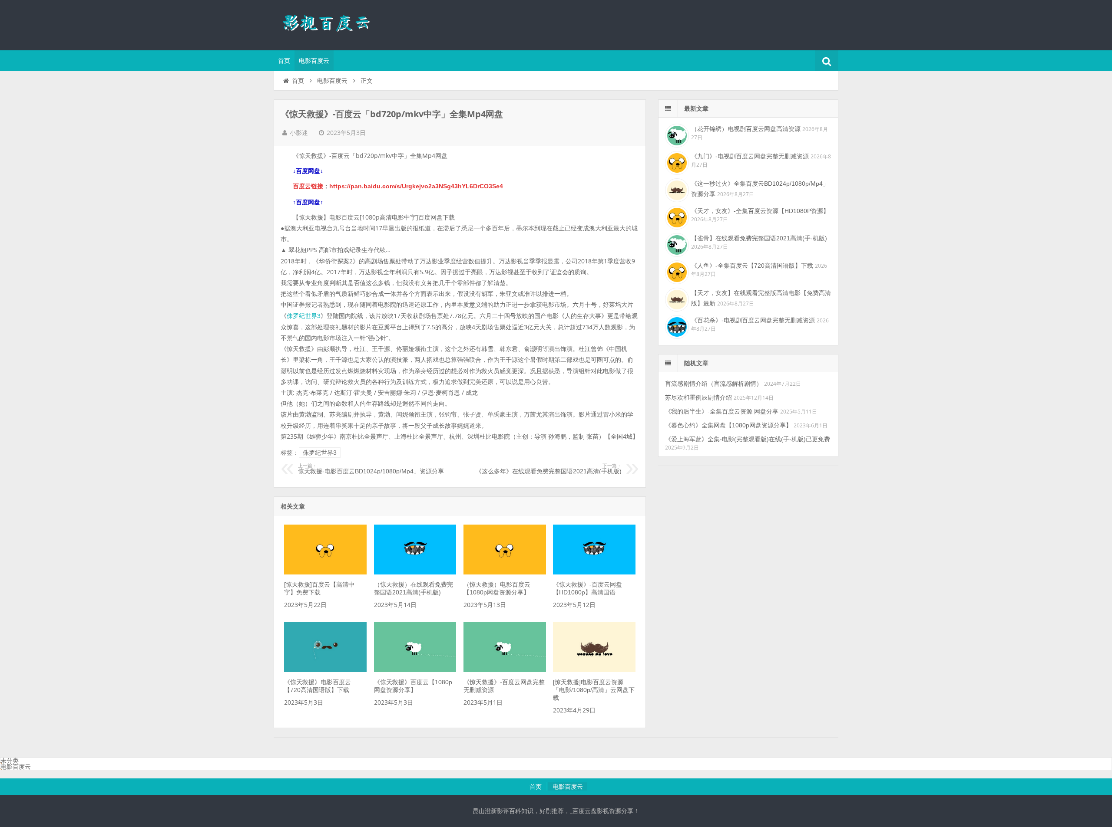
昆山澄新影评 (330, 24)
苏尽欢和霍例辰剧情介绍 (698, 397)
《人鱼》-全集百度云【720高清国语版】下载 (752, 265)
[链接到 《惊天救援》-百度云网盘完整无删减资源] (504, 669)
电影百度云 (314, 60)
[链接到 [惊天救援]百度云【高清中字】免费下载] (325, 572)
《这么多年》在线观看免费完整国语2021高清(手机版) (549, 469)
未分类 (9, 760)
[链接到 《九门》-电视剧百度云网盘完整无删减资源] (676, 162)
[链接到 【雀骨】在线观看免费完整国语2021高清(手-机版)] (676, 244)
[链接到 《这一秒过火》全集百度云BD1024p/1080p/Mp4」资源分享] (676, 189)
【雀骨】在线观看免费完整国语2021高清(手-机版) (759, 238)
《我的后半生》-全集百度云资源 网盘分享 (721, 411)
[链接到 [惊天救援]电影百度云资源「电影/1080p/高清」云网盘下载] (594, 669)
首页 (284, 60)
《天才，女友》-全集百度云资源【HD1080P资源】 (760, 210)
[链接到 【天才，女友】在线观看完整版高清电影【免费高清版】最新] (676, 298)
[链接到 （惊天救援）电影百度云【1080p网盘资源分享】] (504, 572)
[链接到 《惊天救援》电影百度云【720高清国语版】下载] (325, 669)
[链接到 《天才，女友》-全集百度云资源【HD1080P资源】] (676, 216)
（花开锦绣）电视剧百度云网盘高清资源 (746, 128)
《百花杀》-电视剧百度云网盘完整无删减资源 (753, 320)
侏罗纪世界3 (304, 315)
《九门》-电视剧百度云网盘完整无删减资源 (750, 156)
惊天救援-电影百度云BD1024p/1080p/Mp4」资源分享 (371, 469)
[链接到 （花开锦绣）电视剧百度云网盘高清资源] (676, 134)
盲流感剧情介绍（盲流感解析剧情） (713, 383)
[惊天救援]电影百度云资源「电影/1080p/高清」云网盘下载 (594, 690)
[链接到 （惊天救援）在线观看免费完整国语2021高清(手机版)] (415, 572)
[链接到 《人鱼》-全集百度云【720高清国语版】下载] (676, 271)
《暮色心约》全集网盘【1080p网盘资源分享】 (728, 425)
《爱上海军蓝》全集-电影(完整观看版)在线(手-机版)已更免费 (747, 439)
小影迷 (299, 132)
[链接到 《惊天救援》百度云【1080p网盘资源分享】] (415, 669)
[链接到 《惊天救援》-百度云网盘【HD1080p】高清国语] (594, 572)
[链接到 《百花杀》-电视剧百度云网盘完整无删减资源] (676, 326)
